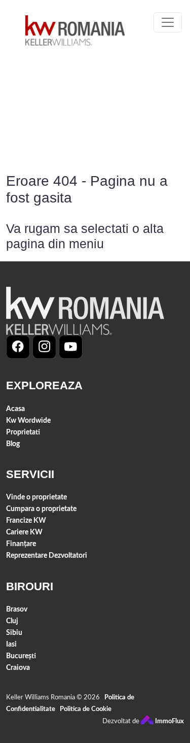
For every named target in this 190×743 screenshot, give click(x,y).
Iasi (11, 644)
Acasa (15, 409)
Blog (13, 444)
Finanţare (21, 544)
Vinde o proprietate (36, 497)
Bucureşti (21, 656)
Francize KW (26, 520)
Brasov (16, 609)
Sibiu (14, 632)
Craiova (18, 667)
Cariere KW (24, 532)
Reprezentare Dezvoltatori (46, 555)
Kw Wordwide (28, 420)
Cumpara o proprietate (41, 509)
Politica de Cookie (85, 709)
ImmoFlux (169, 721)
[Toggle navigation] (168, 22)
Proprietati (23, 432)
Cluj (12, 621)
